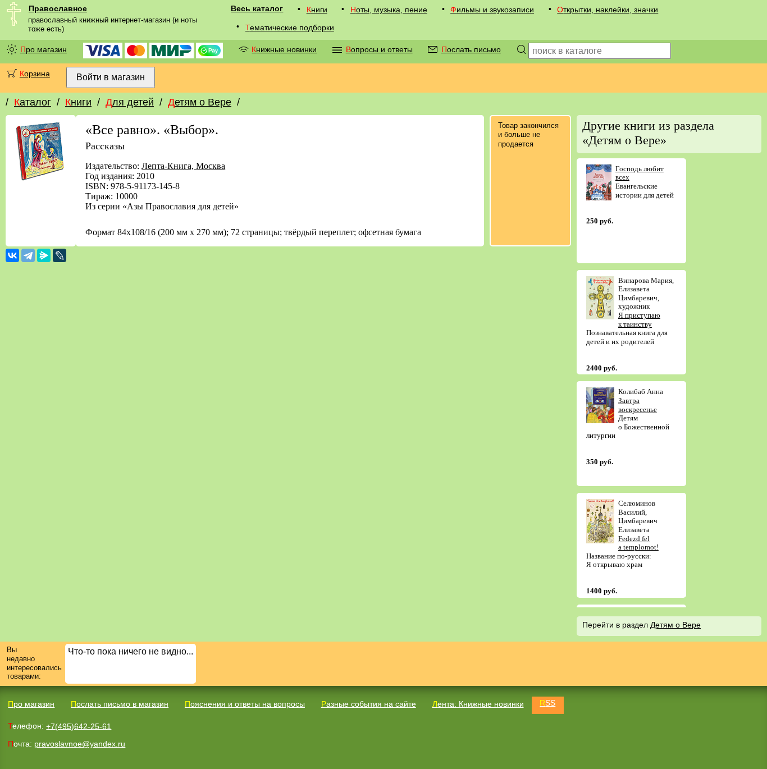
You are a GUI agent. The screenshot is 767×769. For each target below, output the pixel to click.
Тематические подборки (289, 27)
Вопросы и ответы (379, 49)
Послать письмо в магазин (119, 703)
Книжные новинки (284, 49)
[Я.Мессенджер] (44, 255)
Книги (317, 9)
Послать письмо (471, 49)
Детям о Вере (199, 102)
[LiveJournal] (59, 255)
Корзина (35, 73)
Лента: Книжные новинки (478, 703)
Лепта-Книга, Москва (183, 166)
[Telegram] (28, 255)
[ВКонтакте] (12, 255)
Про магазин (43, 49)
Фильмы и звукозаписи (492, 9)
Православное (58, 8)
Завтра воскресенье (637, 405)
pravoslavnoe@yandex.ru (79, 743)
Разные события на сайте (368, 703)
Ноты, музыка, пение (388, 9)
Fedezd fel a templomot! (638, 543)
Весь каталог (257, 8)
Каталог (32, 102)
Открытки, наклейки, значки (607, 9)
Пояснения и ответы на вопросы (245, 703)
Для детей (130, 102)
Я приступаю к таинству (639, 319)
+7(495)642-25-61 (78, 725)
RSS (547, 702)
